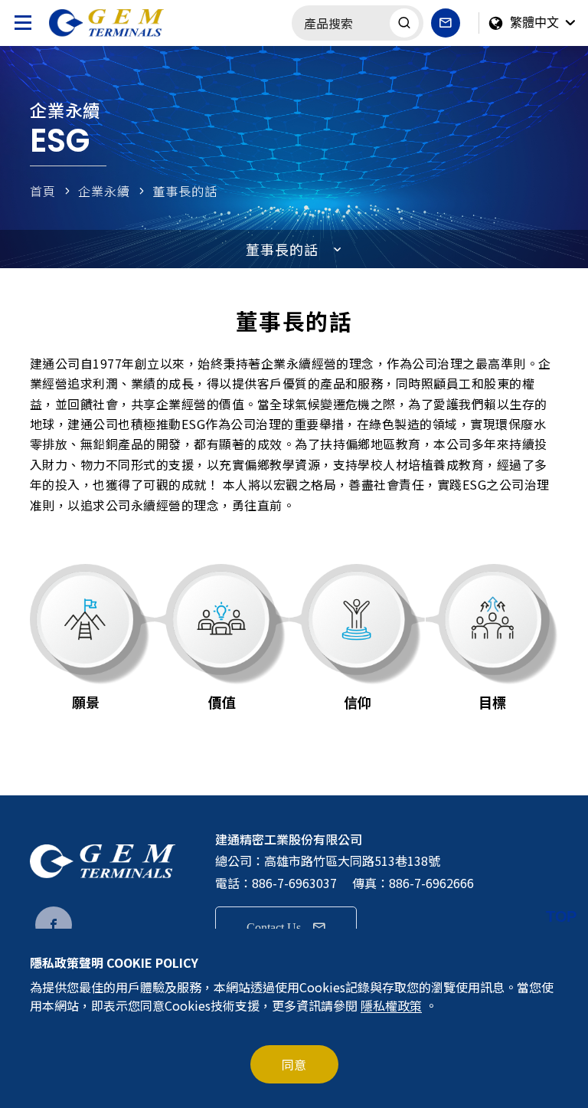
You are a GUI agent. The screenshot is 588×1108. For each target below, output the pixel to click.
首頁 (43, 191)
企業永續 (104, 191)
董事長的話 (184, 191)
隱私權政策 (391, 1005)
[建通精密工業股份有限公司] (121, 22)
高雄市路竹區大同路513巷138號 (352, 860)
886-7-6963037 (294, 883)
